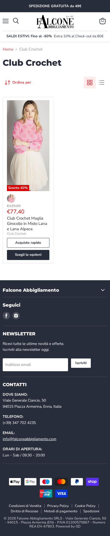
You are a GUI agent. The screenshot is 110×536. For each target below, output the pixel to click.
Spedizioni (91, 511)
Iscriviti (81, 363)
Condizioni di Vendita (25, 506)
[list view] (101, 82)
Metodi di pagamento (60, 511)
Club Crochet (16, 234)
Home (8, 49)
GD (78, 526)
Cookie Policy (85, 506)
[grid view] (90, 82)
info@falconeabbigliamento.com (29, 439)
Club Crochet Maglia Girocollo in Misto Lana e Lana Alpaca (27, 223)
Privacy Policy (58, 506)
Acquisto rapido (28, 242)
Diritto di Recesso (24, 511)
